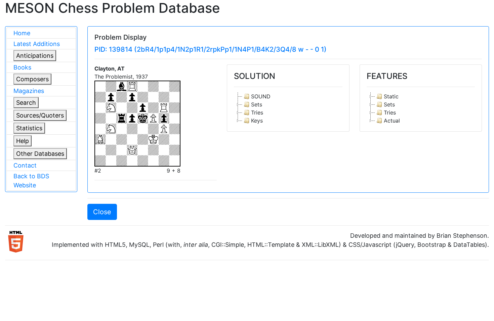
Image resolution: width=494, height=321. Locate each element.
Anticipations (34, 55)
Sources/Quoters (40, 115)
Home (21, 33)
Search (26, 102)
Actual (392, 120)
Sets (256, 104)
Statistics (29, 128)
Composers (32, 79)
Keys (257, 120)
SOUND (261, 96)
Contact (25, 165)
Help (22, 140)
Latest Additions (36, 43)
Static (391, 96)
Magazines (28, 90)
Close (102, 212)
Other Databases (40, 153)
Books (22, 67)
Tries (257, 112)
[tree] (288, 108)
